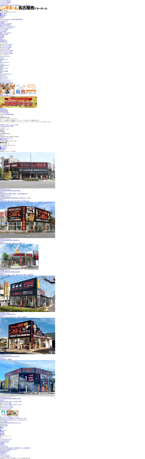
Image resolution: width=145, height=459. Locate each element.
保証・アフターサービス (5, 32)
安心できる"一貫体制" (5, 25)
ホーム (1, 437)
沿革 (1, 38)
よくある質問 (3, 31)
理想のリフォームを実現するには (7, 26)
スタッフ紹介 (4, 112)
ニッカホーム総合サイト (5, 0)
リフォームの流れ (4, 29)
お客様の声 (4, 111)
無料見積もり (4, 15)
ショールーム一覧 (4, 3)
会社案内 (2, 35)
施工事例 (4, 110)
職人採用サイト (3, 453)
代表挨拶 (2, 22)
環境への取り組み (4, 34)
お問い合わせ (4, 13)
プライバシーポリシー (5, 455)
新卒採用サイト (3, 40)
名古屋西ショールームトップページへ (8, 124)
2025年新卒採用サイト (5, 450)
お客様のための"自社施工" (6, 23)
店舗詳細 (2, 130)
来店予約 (3, 16)
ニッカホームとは (4, 20)
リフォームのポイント (6, 53)
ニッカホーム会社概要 (5, 2)
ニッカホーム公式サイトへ (6, 126)
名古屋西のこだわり (6, 82)
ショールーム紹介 (7, 114)
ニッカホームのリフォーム (11, 19)
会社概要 (2, 37)
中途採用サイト (3, 41)
